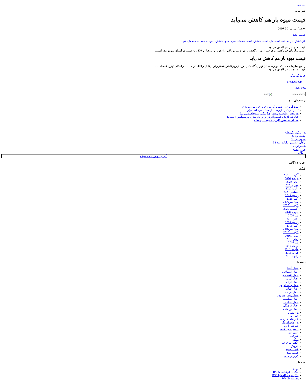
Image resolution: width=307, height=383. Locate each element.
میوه (233, 40)
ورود (295, 368)
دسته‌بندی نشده (289, 329)
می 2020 (293, 215)
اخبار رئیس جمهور (287, 295)
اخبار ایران (292, 281)
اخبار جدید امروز (288, 285)
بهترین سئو (299, 149)
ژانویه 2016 (292, 255)
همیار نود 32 (299, 145)
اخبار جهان (292, 288)
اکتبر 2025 (292, 198)
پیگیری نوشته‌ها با (285, 371)
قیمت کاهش (261, 40)
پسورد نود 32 (298, 139)
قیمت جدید (299, 34)
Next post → (298, 87)
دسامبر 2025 (291, 191)
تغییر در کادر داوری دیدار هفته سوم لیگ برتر (272, 110)
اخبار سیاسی (290, 302)
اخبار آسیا (292, 268)
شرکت (294, 335)
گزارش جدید (291, 356)
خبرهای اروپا (291, 325)
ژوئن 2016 (292, 239)
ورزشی (301, 4)
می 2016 (293, 242)
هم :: (183, 40)
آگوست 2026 (290, 174)
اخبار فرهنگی (290, 305)
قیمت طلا (292, 352)
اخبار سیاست (290, 298)
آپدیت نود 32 (299, 135)
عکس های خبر (289, 342)
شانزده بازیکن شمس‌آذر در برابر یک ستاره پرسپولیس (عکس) (262, 116)
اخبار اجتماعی (290, 271)
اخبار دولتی (291, 292)
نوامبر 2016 (291, 222)
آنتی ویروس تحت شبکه (153, 156)
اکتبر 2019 (292, 218)
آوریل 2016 (292, 245)
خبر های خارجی (289, 318)
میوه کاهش (222, 40)
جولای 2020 (291, 212)
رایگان (302, 152)
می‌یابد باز (193, 40)
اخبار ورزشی (290, 308)
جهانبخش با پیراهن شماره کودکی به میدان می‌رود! (269, 113)
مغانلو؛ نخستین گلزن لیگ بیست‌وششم (276, 120)
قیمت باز (275, 40)
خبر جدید (293, 312)
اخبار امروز (291, 278)
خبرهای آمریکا (290, 322)
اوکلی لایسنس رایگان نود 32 (289, 142)
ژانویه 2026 (292, 188)
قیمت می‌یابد (244, 40)
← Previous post (296, 81)
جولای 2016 (291, 235)
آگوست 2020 (290, 208)
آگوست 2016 (290, 232)
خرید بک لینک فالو (295, 132)
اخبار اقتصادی (290, 275)
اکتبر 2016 (292, 225)
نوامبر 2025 (291, 195)
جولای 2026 (291, 178)
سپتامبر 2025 (290, 201)
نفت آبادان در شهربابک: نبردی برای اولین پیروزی (270, 106)
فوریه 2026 (292, 185)
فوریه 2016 (292, 252)
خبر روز (293, 315)
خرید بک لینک (298, 75)
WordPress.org (290, 378)
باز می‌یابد (287, 40)
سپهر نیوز (292, 332)
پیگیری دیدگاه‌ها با (285, 375)
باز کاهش (300, 40)
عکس (295, 339)
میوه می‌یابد (207, 40)
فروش (294, 345)
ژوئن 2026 (292, 181)
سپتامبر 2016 (290, 228)
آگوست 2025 (290, 205)
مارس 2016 (291, 249)
